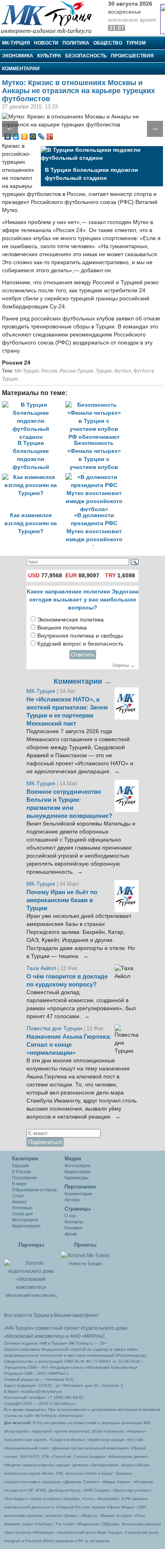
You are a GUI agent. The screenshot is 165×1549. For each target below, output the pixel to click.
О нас (70, 1215)
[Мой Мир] (33, 136)
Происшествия (132, 56)
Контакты (73, 1221)
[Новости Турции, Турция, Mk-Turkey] (85, 1255)
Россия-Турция (76, 371)
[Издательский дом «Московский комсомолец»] (31, 1271)
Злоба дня (22, 1213)
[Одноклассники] (24, 136)
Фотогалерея (25, 1219)
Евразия (20, 1165)
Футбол (122, 371)
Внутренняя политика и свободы (80, 636)
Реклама (73, 1227)
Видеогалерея (26, 1225)
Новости (46, 43)
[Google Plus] (50, 136)
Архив (70, 1233)
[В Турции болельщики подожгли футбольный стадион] (33, 405)
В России (21, 1171)
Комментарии (21, 68)
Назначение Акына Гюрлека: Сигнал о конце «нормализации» (68, 1044)
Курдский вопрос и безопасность (80, 644)
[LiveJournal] (41, 136)
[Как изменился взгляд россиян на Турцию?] (33, 477)
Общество (107, 43)
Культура (49, 56)
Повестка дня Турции (55, 1028)
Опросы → (124, 665)
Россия (49, 371)
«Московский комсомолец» (34, 1336)
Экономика (17, 56)
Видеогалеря (77, 1171)
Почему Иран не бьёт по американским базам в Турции (61, 900)
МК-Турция (16, 43)
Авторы (72, 1199)
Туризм (136, 43)
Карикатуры (76, 1177)
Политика (75, 43)
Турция (104, 371)
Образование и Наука (34, 1189)
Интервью (22, 1207)
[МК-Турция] (50, 17)
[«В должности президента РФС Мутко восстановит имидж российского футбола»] (96, 477)
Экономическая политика (70, 620)
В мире (19, 1183)
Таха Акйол (41, 968)
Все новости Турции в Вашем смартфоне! (51, 1315)
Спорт (18, 1195)
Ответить (83, 655)
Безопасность (86, 56)
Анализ (19, 1201)
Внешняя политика (62, 628)
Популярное (24, 1177)
